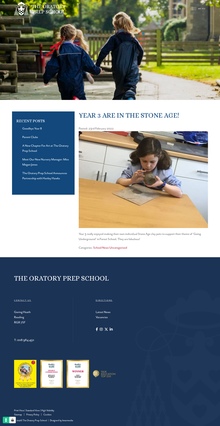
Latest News (103, 312)
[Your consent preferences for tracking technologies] (12, 420)
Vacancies (102, 317)
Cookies (47, 414)
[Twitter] (106, 329)
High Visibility (47, 410)
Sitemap (18, 414)
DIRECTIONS (104, 300)
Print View (19, 410)
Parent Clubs (30, 137)
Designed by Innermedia (61, 420)
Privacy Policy (32, 414)
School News (101, 247)
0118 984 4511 (25, 340)
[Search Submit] (149, 8)
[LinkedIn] (111, 329)
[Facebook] (97, 329)
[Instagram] (101, 329)
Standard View (33, 410)
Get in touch (171, 9)
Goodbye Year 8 (32, 128)
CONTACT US (22, 300)
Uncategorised (118, 247)
